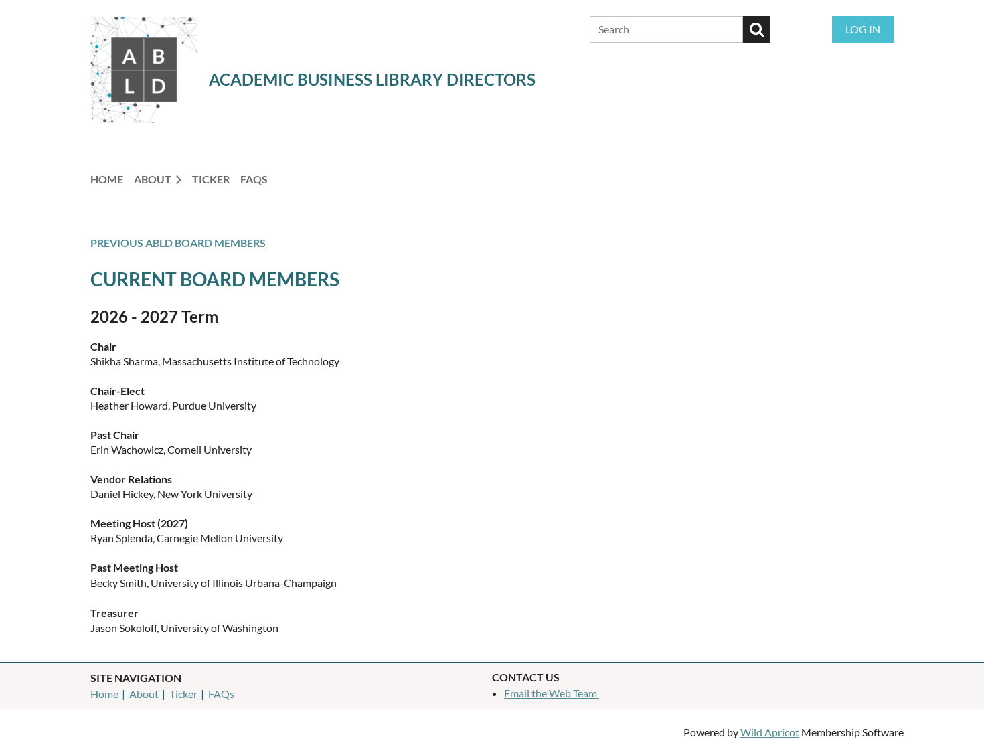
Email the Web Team (551, 693)
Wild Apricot (769, 732)
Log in (862, 29)
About (144, 693)
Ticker (183, 693)
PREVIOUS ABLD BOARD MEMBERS (178, 242)
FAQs (221, 693)
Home (104, 693)
